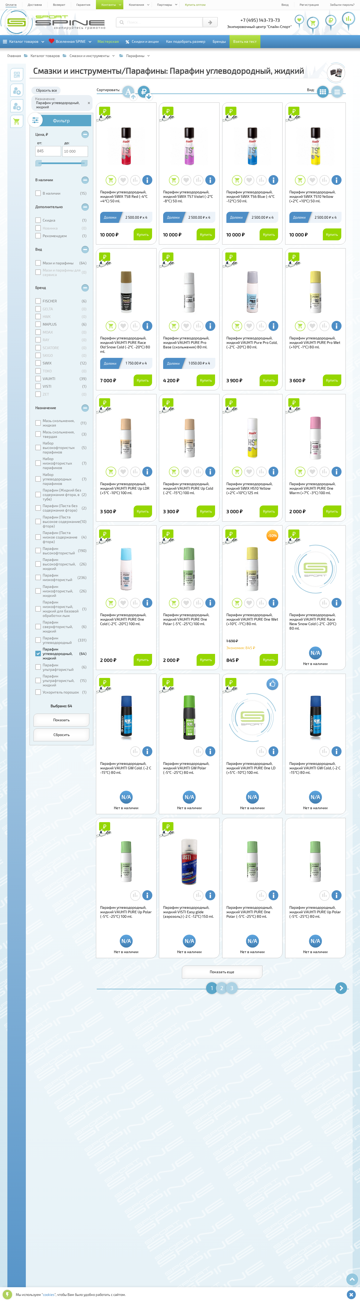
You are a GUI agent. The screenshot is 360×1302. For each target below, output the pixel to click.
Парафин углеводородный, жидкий (58, 105)
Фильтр (61, 120)
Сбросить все (46, 90)
